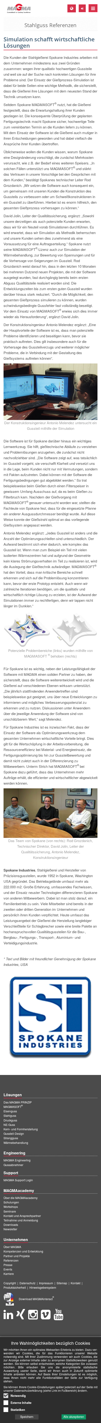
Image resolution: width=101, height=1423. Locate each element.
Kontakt (75, 1283)
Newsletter (10, 1229)
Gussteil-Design (14, 1133)
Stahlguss (10, 1115)
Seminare (10, 1211)
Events (8, 1269)
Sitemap (62, 1283)
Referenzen (11, 1260)
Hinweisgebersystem (42, 1287)
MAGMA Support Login (18, 1180)
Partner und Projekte (17, 1256)
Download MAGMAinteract (36, 1299)
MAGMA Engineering (17, 1160)
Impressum (46, 1283)
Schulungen (11, 1202)
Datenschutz (27, 1283)
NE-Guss (9, 1125)
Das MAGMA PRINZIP (18, 1102)
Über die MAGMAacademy (21, 1198)
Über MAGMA (12, 1247)
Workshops (11, 1207)
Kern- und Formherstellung (21, 1129)
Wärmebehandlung (16, 1143)
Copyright (10, 1283)
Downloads (11, 1225)
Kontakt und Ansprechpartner (22, 1216)
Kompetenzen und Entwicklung (23, 1251)
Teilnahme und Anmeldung (21, 1220)
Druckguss (10, 1120)
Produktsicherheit (15, 1287)
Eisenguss (10, 1111)
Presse (8, 1265)
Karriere (9, 1274)
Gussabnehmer (13, 1165)
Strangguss (11, 1138)
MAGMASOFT (13, 1107)
